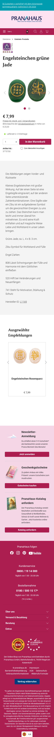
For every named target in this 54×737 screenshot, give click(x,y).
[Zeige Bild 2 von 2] (29, 108)
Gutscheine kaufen (27, 485)
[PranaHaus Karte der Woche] (27, 31)
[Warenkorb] (46, 31)
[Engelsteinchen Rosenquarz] (27, 359)
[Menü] (5, 31)
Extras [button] (9, 629)
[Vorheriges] (5, 92)
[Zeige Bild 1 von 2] (25, 108)
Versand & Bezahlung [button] (16, 617)
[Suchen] (35, 31)
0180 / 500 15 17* (27, 590)
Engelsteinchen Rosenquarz (27, 378)
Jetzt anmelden (27, 454)
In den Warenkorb (35, 141)
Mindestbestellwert (26, 124)
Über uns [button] (10, 611)
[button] (6, 362)
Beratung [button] (10, 623)
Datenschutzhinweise (35, 696)
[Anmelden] (41, 31)
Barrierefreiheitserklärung (16, 671)
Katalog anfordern (27, 530)
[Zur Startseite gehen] (27, 18)
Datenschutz (41, 671)
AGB (31, 671)
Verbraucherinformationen (17, 674)
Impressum (34, 668)
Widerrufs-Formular (39, 674)
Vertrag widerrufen (27, 681)
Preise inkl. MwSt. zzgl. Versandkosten (19, 121)
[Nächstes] (49, 92)
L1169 (23, 301)
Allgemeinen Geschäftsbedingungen (28, 691)
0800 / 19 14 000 (27, 571)
